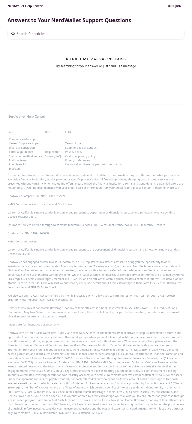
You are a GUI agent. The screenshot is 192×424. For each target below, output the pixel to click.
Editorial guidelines (21, 152)
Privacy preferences (77, 160)
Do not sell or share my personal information (93, 164)
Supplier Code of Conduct (81, 147)
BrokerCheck (48, 287)
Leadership (28, 139)
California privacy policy (80, 156)
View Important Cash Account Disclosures (46, 299)
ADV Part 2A (56, 283)
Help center (52, 152)
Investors (15, 168)
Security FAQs (53, 156)
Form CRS (149, 283)
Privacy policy (73, 152)
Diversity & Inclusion (22, 147)
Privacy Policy (77, 283)
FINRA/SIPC (75, 279)
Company (15, 139)
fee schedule (16, 287)
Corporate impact (30, 143)
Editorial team (18, 160)
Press (12, 164)
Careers (14, 143)
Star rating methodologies (25, 156)
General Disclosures (169, 283)
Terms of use (73, 143)
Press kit (21, 164)
